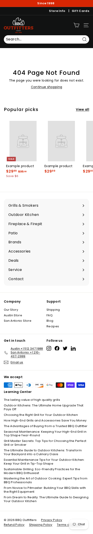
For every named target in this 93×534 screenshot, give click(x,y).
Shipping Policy (40, 525)
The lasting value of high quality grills (32, 400)
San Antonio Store (17, 321)
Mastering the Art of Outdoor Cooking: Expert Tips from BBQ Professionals (45, 480)
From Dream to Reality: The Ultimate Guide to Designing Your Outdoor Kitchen (46, 499)
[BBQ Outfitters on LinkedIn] (73, 348)
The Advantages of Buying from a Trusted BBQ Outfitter (46, 426)
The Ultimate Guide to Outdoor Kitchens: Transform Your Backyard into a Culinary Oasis (43, 452)
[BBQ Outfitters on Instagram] (48, 348)
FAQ (49, 315)
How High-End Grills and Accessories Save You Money (45, 420)
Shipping (53, 310)
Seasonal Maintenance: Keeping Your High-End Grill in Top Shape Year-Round (45, 434)
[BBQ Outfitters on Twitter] (65, 348)
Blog (49, 321)
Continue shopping (46, 87)
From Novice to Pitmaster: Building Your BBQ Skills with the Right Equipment (45, 490)
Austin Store (13, 315)
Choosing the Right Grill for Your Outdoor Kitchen (41, 415)
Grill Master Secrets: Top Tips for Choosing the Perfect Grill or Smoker (45, 443)
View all (82, 109)
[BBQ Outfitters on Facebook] (57, 348)
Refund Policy (14, 525)
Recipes (52, 326)
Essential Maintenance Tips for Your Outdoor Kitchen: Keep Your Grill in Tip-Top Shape (44, 462)
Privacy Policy (51, 520)
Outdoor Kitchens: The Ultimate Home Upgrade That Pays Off (44, 407)
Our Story (11, 310)
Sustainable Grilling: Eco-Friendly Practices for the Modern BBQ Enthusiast (42, 471)
